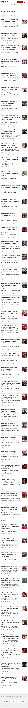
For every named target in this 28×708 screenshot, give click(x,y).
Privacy (20, 696)
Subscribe (19, 2)
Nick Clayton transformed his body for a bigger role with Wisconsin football (9, 397)
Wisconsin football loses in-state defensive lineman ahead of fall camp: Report (10, 594)
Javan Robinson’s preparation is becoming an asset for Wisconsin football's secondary (10, 117)
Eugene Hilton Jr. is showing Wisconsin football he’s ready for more (10, 61)
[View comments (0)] (8, 56)
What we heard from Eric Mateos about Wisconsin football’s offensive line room (10, 285)
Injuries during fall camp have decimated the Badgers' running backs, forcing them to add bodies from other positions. (9, 107)
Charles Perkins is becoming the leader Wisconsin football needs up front (10, 229)
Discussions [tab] (12, 15)
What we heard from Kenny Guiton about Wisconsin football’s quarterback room (9, 215)
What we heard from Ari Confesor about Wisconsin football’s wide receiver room (9, 75)
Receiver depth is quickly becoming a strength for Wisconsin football (8, 131)
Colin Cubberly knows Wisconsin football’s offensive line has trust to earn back (10, 257)
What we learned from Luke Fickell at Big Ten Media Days (9, 567)
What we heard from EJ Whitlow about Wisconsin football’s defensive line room (10, 243)
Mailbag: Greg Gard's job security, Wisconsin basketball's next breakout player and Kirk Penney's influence (10, 636)
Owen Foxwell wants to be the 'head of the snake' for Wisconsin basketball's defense (10, 650)
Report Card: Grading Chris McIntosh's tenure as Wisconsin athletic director (10, 526)
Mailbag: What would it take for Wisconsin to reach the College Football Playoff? (10, 580)
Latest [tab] (3, 15)
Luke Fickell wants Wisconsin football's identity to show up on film (10, 622)
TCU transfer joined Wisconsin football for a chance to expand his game (10, 355)
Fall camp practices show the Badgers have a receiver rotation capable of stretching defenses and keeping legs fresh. (10, 135)
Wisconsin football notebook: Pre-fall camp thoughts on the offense (9, 509)
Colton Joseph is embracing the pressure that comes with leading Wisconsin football (10, 383)
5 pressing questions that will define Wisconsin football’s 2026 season (10, 678)
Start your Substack (10, 701)
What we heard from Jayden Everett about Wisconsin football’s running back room (9, 369)
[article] (14, 25)
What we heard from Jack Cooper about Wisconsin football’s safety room (10, 187)
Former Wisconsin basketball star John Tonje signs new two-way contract (10, 608)
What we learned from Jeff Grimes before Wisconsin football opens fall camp (8, 438)
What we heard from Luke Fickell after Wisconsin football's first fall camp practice (10, 425)
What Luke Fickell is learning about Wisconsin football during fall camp (10, 173)
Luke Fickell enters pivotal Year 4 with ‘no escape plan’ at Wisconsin (10, 299)
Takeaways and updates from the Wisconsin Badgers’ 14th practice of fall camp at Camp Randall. (10, 37)
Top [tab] (7, 15)
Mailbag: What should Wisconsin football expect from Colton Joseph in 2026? (10, 89)
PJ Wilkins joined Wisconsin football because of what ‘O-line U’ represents (10, 271)
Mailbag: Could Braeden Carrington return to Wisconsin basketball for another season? (10, 480)
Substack (7, 705)
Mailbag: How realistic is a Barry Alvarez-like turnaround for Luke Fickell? (10, 664)
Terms (24, 696)
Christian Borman (11, 40)
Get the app (21, 701)
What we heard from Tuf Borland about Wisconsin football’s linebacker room (10, 341)
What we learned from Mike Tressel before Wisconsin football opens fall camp (9, 452)
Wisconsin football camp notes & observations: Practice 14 (10, 34)
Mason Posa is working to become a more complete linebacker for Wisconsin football (10, 327)
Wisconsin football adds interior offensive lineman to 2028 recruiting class (10, 554)
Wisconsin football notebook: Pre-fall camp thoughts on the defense (9, 495)
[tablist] (8, 15)
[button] (2, 4)
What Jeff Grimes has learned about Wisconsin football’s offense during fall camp (9, 21)
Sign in (25, 2)
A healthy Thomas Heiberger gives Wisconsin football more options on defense (9, 313)
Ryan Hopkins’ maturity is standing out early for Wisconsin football (10, 201)
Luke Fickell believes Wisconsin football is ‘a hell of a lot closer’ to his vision (10, 540)
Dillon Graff (9, 28)
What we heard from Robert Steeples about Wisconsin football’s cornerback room (9, 145)
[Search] (25, 15)
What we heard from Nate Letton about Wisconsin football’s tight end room (10, 159)
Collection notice (14, 697)
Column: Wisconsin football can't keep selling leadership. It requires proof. (10, 466)
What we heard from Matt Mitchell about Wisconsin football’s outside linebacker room (9, 411)
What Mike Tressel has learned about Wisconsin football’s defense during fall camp (10, 47)
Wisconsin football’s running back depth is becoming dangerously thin (9, 103)
